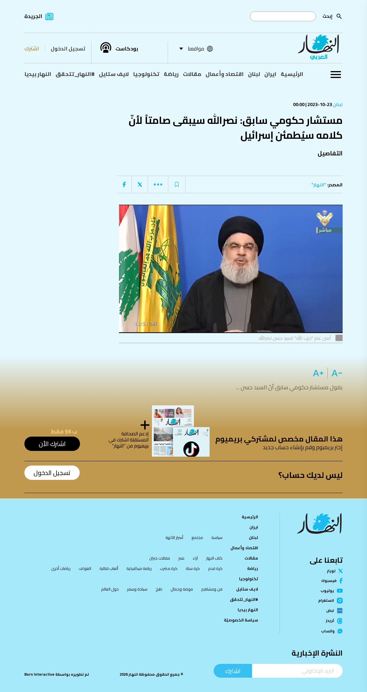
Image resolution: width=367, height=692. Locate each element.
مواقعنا (196, 48)
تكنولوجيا (146, 74)
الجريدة (33, 16)
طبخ (159, 589)
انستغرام (326, 600)
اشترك (31, 48)
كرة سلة (193, 568)
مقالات (192, 74)
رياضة (171, 74)
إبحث (328, 16)
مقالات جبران (159, 558)
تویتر (331, 571)
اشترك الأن (52, 443)
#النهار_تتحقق (75, 74)
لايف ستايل (114, 74)
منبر (181, 558)
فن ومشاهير (211, 589)
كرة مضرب (168, 568)
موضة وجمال (182, 589)
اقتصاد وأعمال (225, 74)
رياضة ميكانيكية (139, 568)
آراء (195, 558)
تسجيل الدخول (68, 48)
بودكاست (127, 48)
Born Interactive (39, 674)
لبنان (254, 74)
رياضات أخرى (61, 568)
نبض (330, 610)
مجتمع (197, 537)
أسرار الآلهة (174, 537)
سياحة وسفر (137, 589)
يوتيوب (327, 590)
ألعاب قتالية (108, 568)
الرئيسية (292, 74)
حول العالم (110, 589)
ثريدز (330, 621)
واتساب (328, 631)
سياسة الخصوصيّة (241, 620)
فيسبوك (329, 580)
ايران (270, 74)
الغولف (85, 568)
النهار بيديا (37, 74)
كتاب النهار (214, 558)
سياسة (216, 537)
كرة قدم (215, 568)
